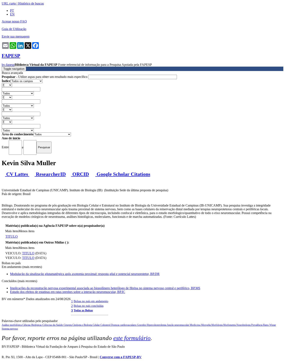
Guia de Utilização (14, 29)
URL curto (9, 3)
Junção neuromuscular (178, 324)
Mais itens (12, 231)
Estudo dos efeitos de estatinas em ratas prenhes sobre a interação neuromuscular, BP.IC (67, 292)
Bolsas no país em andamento (91, 301)
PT (12, 10)
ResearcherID (50, 174)
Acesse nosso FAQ (14, 21)
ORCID (80, 174)
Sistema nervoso (10, 328)
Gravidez (142, 324)
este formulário (132, 338)
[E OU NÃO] (7, 85)
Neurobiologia (243, 324)
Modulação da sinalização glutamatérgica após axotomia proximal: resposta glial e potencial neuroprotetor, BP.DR (85, 274)
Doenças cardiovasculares (124, 324)
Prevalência (257, 324)
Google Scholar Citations (122, 174)
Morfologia (217, 324)
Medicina (195, 324)
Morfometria (229, 324)
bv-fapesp (8, 64)
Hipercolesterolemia (157, 324)
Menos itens (26, 231)
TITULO (11, 236)
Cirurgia (68, 324)
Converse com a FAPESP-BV (121, 357)
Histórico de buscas (31, 3)
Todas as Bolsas (83, 310)
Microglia (206, 324)
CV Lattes (17, 174)
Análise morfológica (12, 324)
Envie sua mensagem (15, 36)
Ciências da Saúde (53, 324)
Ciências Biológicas (32, 324)
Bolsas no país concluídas (88, 305)
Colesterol (105, 324)
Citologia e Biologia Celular (86, 324)
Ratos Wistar (269, 324)
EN (12, 14)
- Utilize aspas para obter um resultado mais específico (45, 77)
